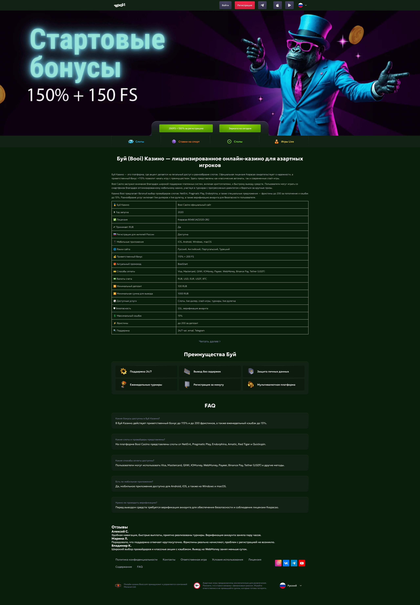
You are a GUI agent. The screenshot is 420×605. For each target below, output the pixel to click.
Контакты (169, 559)
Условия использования (227, 559)
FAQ (140, 566)
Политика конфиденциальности (137, 559)
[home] (120, 5)
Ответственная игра (194, 559)
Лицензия (254, 559)
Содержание (124, 566)
